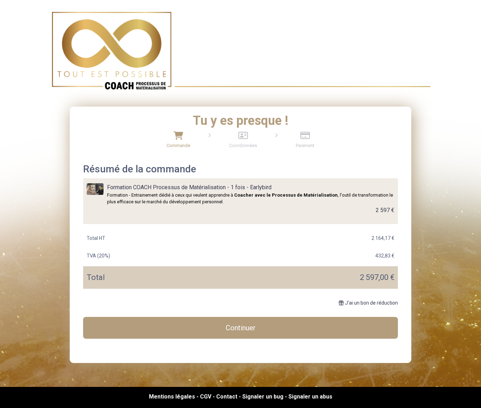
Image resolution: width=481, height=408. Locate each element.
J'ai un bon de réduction (371, 303)
